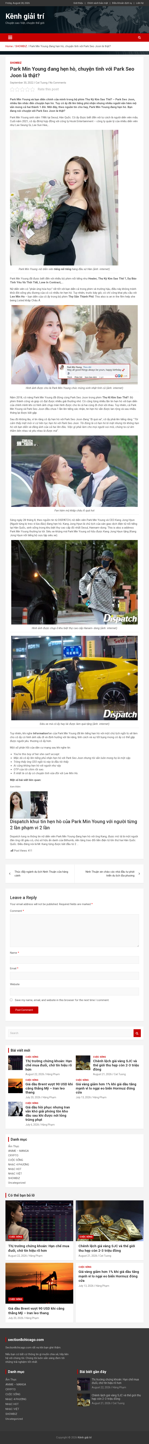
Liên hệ (140, 3)
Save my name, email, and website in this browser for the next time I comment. (62, 1000)
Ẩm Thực (13, 1146)
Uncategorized (16, 1182)
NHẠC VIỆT (15, 1173)
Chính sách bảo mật (97, 3)
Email (14, 968)
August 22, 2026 (34, 1074)
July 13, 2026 (83, 1097)
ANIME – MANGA (18, 1151)
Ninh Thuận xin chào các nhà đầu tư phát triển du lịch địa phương (110, 873)
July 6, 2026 (32, 1124)
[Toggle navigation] (10, 37)
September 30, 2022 (21, 82)
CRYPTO (13, 1155)
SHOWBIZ (16, 62)
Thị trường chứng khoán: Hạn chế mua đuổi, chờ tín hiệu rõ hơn (48, 1065)
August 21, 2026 (102, 1074)
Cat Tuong (41, 82)
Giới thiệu (78, 3)
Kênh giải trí (24, 16)
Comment (17, 911)
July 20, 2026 (33, 1097)
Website (15, 984)
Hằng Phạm (53, 1074)
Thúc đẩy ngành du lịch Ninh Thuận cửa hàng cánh (41, 873)
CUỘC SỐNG (31, 1057)
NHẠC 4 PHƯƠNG (18, 1164)
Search (137, 1033)
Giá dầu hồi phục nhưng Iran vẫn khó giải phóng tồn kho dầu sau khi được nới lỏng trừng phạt (47, 1113)
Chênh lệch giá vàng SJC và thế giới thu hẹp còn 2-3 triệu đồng (116, 1065)
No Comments (58, 82)
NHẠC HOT (14, 1169)
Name (14, 952)
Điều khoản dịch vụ (122, 3)
